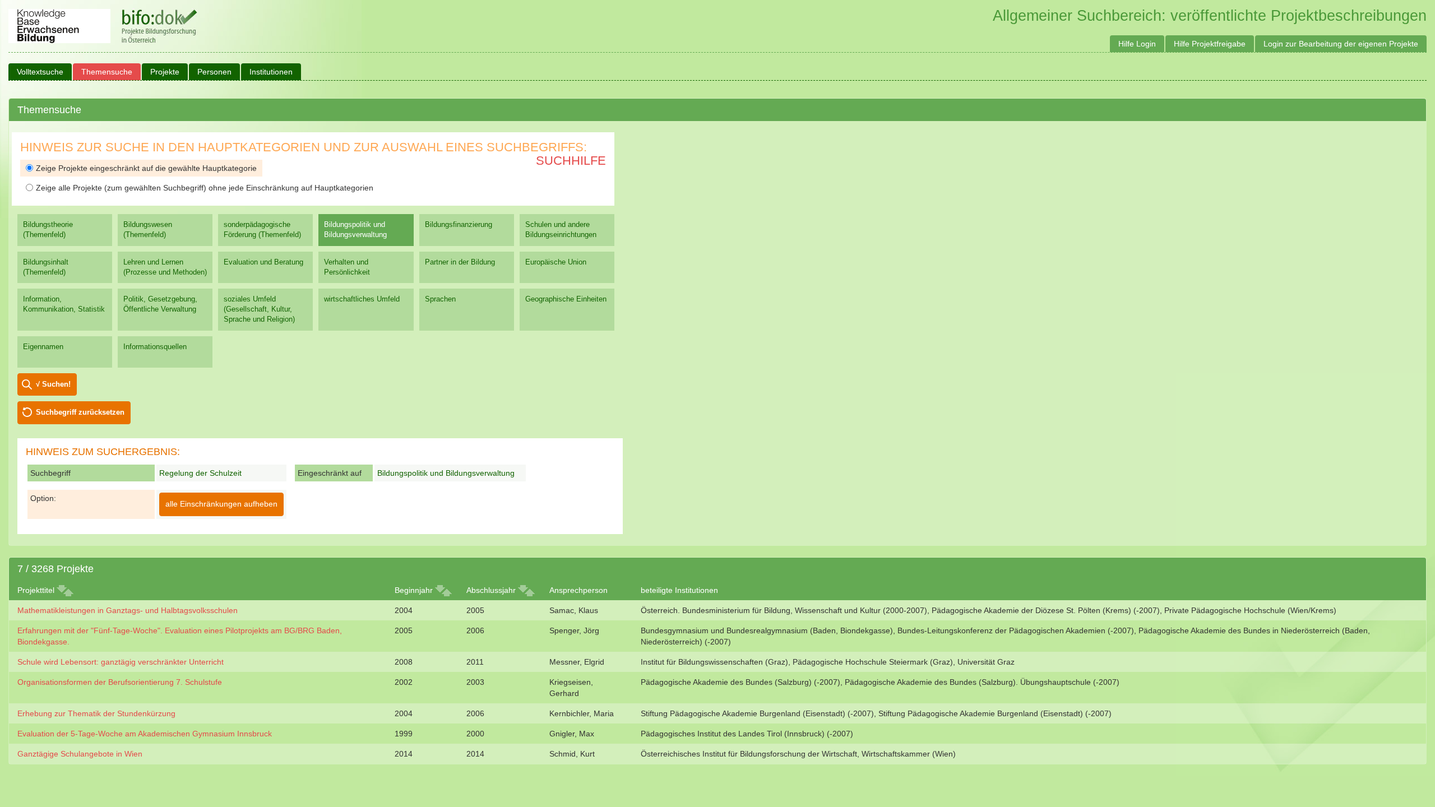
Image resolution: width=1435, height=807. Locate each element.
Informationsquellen (155, 346)
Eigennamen (43, 346)
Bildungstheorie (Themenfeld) (48, 229)
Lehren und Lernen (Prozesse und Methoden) (165, 267)
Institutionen (271, 71)
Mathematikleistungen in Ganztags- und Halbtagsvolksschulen (127, 610)
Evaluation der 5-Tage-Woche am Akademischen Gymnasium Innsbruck (144, 733)
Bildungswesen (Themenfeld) (147, 229)
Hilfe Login (1137, 43)
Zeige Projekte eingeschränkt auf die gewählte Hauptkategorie (146, 168)
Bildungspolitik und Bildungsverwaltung (355, 229)
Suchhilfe (571, 161)
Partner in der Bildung (460, 262)
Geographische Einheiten (566, 299)
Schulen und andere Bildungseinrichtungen (560, 229)
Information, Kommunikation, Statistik (64, 304)
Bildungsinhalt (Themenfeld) (45, 267)
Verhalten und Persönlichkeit (347, 267)
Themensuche (106, 71)
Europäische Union (555, 262)
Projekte (164, 71)
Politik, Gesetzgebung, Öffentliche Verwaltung (160, 304)
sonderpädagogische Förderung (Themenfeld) (262, 229)
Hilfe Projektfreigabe (1210, 43)
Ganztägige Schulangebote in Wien (79, 753)
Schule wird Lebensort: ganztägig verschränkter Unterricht (120, 661)
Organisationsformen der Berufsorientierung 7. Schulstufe (119, 682)
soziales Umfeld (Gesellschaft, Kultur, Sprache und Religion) (259, 309)
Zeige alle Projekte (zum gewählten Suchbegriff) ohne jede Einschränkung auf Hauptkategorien (204, 187)
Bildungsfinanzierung (458, 224)
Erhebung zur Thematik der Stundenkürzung (96, 713)
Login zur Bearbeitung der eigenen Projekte (1340, 43)
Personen (214, 71)
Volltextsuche (40, 71)
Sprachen (440, 299)
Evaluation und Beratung (263, 262)
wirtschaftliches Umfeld (362, 299)
